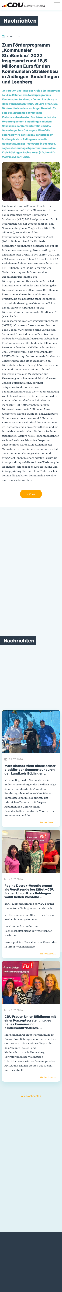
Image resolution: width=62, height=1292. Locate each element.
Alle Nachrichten (31, 1096)
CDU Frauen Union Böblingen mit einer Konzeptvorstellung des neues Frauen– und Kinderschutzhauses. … (30, 1022)
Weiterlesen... (48, 822)
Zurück (31, 494)
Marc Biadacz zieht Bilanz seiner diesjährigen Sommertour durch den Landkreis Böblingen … (29, 769)
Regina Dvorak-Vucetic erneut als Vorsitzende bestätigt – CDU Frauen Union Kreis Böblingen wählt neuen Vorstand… (29, 891)
